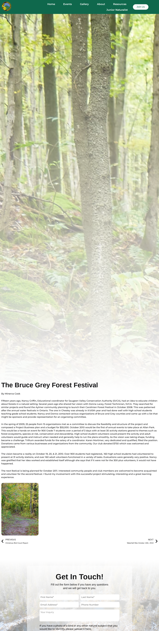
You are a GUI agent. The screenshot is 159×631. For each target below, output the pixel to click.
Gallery (84, 4)
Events (67, 4)
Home (51, 4)
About (101, 4)
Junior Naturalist (117, 9)
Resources (119, 4)
